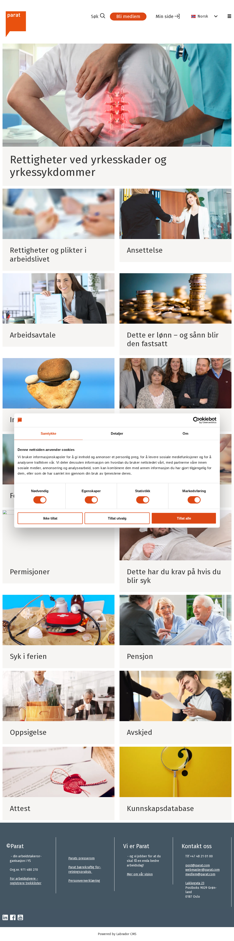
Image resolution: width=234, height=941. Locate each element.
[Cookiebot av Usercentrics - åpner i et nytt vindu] (196, 420)
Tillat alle (184, 518)
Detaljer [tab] (117, 433)
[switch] (91, 500)
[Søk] (98, 16)
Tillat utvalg (117, 518)
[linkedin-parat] (5, 917)
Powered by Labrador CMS (117, 934)
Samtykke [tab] (48, 433)
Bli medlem (128, 16)
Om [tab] (185, 433)
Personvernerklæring (84, 881)
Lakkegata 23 (194, 883)
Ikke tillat (50, 518)
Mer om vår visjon (140, 874)
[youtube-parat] (20, 917)
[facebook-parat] (13, 917)
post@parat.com (197, 865)
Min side (164, 16)
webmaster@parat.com (202, 870)
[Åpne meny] (229, 16)
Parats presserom (81, 858)
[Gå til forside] (45, 23)
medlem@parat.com (200, 874)
